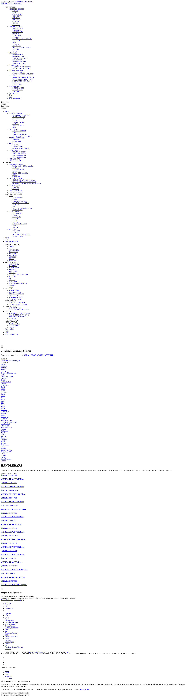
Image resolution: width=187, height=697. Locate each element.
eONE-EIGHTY (17, 14)
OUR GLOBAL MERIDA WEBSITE (38, 355)
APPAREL (12, 229)
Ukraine (3, 457)
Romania (3, 436)
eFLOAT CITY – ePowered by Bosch (24, 182)
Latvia (3, 408)
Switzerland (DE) (6, 450)
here (68, 652)
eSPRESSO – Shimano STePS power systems (26, 183)
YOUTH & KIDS (14, 150)
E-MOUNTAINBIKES (16, 164)
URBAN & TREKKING (16, 138)
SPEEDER (15, 139)
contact (7, 671)
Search (4, 104)
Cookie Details (24, 693)
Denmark (4, 383)
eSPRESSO (16, 21)
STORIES (15, 91)
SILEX (14, 51)
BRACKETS (16, 217)
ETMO (14, 12)
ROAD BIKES (13, 129)
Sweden (3, 448)
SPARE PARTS (17, 210)
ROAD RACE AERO (19, 131)
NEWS (7, 238)
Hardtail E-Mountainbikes (20, 173)
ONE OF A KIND (18, 88)
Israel (2, 401)
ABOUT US (13, 53)
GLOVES (15, 233)
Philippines (4, 431)
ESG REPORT (17, 60)
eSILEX (15, 23)
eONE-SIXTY (17, 16)
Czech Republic (6, 382)
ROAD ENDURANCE (19, 134)
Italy (2, 403)
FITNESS (15, 189)
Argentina (4, 366)
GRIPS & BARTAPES (19, 201)
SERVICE (12, 76)
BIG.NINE (15, 37)
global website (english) (36, 652)
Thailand (3, 455)
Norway (3, 429)
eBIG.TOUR (16, 19)
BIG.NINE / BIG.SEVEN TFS (22, 39)
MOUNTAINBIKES (15, 113)
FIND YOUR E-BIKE (16, 192)
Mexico (3, 415)
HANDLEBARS (17, 197)
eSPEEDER (16, 25)
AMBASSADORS (18, 72)
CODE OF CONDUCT (19, 58)
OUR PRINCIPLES (18, 56)
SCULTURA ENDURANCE (21, 47)
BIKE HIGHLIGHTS (15, 26)
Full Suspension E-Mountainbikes (22, 166)
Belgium (3, 371)
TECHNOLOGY (14, 65)
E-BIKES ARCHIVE (15, 190)
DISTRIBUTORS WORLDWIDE (23, 77)
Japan (2, 404)
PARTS (11, 196)
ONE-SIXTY (16, 30)
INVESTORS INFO (18, 63)
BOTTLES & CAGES (19, 224)
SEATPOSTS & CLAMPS (20, 203)
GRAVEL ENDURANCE (20, 148)
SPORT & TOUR (18, 125)
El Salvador (4, 385)
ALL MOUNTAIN (18, 122)
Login (10, 97)
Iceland (3, 396)
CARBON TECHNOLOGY (21, 67)
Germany (4, 392)
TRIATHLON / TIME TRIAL (21, 136)
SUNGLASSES (17, 236)
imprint (7, 672)
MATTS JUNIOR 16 (19, 157)
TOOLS (15, 225)
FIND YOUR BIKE (15, 161)
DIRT (14, 42)
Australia (3, 368)
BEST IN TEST (17, 90)
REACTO (15, 44)
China (2, 375)
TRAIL (14, 120)
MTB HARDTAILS (18, 117)
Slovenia (3, 443)
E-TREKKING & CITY (16, 178)
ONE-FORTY (16, 33)
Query (3, 102)
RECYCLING (17, 84)
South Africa (5, 445)
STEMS (15, 199)
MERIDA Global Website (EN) (10, 361)
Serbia (3, 438)
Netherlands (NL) (6, 420)
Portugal (3, 434)
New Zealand (5, 425)
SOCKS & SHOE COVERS (21, 234)
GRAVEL (12, 143)
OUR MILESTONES (19, 61)
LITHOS (15, 11)
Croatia (3, 380)
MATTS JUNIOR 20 (19, 155)
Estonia (3, 387)
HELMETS (16, 231)
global (6, 331)
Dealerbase (8, 676)
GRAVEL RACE (17, 147)
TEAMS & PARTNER (16, 70)
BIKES (7, 111)
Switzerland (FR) (6, 452)
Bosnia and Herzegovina (8, 373)
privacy (7, 674)
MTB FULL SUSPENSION (21, 115)
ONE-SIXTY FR (17, 32)
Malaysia (3, 413)
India (2, 397)
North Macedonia (6, 427)
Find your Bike (13, 93)
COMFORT (16, 176)
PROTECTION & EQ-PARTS (22, 208)
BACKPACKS (17, 213)
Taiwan (3, 454)
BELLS (14, 220)
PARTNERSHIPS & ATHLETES (23, 74)
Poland (3, 432)
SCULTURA (16, 46)
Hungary (3, 394)
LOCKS (15, 227)
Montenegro (4, 417)
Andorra (3, 364)
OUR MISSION (17, 54)
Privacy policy (84, 689)
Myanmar (4, 418)
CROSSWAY (16, 141)
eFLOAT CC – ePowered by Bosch (23, 180)
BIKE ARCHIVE (14, 159)
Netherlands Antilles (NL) (9, 422)
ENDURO (15, 124)
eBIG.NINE (16, 18)
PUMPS (15, 222)
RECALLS (16, 83)
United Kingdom (6, 459)
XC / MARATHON (18, 118)
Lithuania (4, 410)
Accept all (4, 693)
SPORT (14, 175)
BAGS (14, 215)
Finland (3, 389)
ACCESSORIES (14, 211)
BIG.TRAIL (16, 40)
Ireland (3, 399)
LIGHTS (15, 218)
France (3, 390)
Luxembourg (5, 411)
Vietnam (3, 461)
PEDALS (15, 206)
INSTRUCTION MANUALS (21, 81)
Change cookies (13, 693)
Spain (2, 447)
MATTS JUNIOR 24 (19, 154)
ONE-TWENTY (17, 28)
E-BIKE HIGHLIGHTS (16, 9)
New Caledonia (5, 424)
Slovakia (3, 441)
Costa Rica (4, 378)
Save (26, 695)
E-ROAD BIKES (14, 185)
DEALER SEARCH (15, 98)
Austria (3, 369)
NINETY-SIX (16, 35)
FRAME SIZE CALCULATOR (22, 79)
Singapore (4, 439)
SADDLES (16, 204)
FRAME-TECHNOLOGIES (21, 69)
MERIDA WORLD (15, 86)
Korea (3, 406)
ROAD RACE (17, 132)
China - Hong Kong (7, 376)
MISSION (15, 49)
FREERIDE (16, 171)
